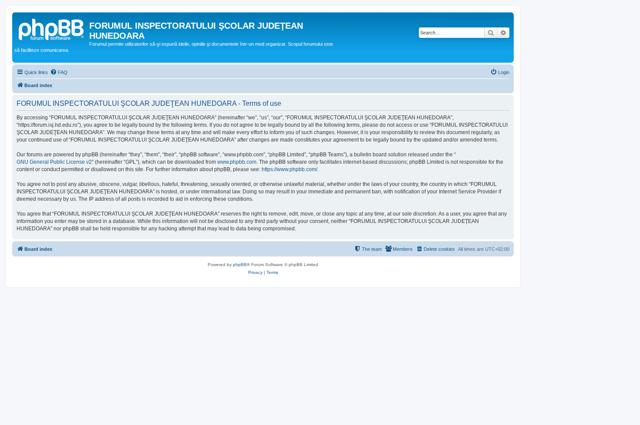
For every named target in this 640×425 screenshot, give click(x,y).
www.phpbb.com (236, 162)
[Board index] (51, 28)
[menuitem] (58, 72)
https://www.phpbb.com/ (289, 169)
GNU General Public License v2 (54, 162)
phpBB (240, 264)
